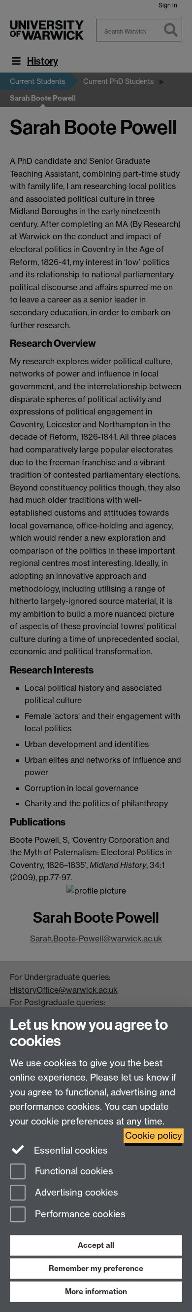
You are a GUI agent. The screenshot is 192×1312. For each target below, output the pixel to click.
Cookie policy (153, 1135)
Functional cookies (72, 1171)
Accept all (96, 1245)
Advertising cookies (75, 1193)
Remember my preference (96, 1268)
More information (96, 1291)
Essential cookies (70, 1150)
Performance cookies (79, 1214)
